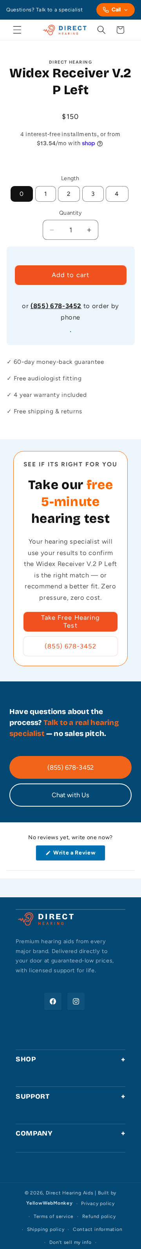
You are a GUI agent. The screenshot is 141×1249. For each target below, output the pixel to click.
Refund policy (99, 1216)
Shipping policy (46, 1229)
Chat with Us (71, 795)
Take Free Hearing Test (70, 621)
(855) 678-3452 (56, 306)
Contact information (98, 1229)
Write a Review (76, 855)
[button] (17, 29)
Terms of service (54, 1216)
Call (116, 9)
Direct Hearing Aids (70, 1193)
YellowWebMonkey (49, 1203)
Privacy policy (98, 1203)
